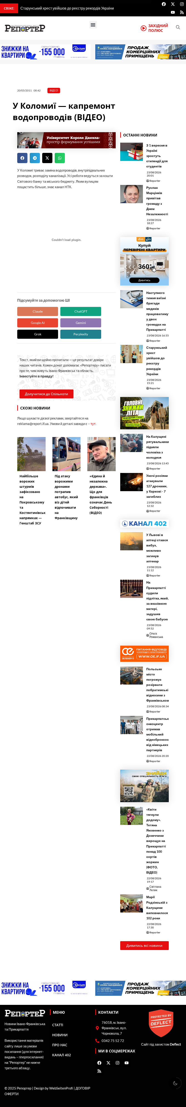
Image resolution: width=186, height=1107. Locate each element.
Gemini (81, 323)
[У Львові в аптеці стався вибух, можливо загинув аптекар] (131, 541)
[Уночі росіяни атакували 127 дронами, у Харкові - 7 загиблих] (131, 482)
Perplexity (80, 334)
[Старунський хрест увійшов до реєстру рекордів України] (131, 354)
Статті (57, 1025)
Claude (38, 311)
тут (93, 424)
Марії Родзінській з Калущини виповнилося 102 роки (157, 907)
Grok (37, 334)
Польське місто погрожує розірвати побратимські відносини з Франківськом (157, 685)
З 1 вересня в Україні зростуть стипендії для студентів (157, 155)
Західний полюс (158, 28)
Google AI (38, 323)
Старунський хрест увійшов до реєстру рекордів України (156, 361)
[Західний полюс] (144, 28)
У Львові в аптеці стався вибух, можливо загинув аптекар (157, 548)
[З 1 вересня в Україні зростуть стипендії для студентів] (131, 152)
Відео (54, 90)
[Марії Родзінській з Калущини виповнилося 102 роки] (131, 903)
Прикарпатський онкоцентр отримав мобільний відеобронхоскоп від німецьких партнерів (160, 734)
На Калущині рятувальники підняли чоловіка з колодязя (157, 447)
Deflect (175, 1044)
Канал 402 (61, 1055)
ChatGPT (80, 311)
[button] (93, 24)
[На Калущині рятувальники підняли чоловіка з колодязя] (131, 443)
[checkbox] (175, 1083)
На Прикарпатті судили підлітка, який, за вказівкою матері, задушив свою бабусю (157, 600)
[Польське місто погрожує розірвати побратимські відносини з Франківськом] (131, 675)
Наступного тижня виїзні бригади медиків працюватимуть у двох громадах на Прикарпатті (159, 311)
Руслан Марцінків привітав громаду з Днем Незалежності (157, 201)
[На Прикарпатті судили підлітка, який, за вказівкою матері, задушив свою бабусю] (131, 589)
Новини (60, 1035)
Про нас (59, 1045)
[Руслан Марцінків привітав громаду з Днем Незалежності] (131, 194)
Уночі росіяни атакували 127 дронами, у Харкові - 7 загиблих (157, 486)
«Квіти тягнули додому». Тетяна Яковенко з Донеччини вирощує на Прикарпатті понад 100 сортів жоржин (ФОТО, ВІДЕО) (156, 840)
